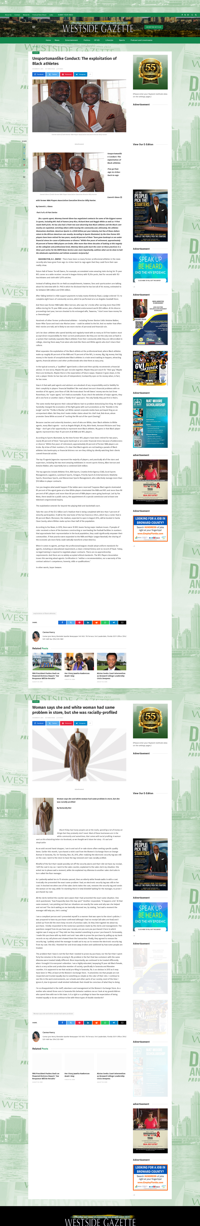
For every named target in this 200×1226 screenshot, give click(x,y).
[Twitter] (24, 153)
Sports (122, 40)
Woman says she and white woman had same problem (53, 1014)
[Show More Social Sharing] (90, 74)
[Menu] (33, 27)
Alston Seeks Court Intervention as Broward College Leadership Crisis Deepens (111, 676)
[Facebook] (24, 147)
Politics (87, 40)
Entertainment (71, 40)
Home (48, 40)
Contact (17, 15)
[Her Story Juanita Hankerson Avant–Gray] (79, 661)
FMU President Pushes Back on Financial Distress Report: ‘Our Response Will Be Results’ (45, 676)
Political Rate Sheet (39, 15)
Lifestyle (109, 40)
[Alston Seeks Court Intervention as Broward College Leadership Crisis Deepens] (111, 661)
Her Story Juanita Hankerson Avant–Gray (77, 674)
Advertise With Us (153, 27)
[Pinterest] (24, 165)
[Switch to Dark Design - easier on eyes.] (192, 15)
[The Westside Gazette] (97, 27)
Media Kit (26, 15)
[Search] (196, 15)
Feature (36, 52)
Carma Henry (49, 632)
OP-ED (97, 40)
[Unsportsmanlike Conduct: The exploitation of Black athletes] (79, 105)
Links (51, 15)
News (57, 40)
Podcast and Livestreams (141, 40)
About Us (8, 15)
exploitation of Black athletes (44, 613)
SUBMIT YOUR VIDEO (65, 15)
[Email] (24, 177)
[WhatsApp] (24, 171)
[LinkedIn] (24, 159)
